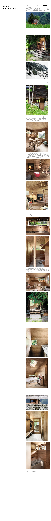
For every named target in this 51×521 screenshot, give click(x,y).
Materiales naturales (39, 471)
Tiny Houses (43, 471)
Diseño (34, 471)
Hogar (36, 471)
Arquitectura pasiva (30, 471)
